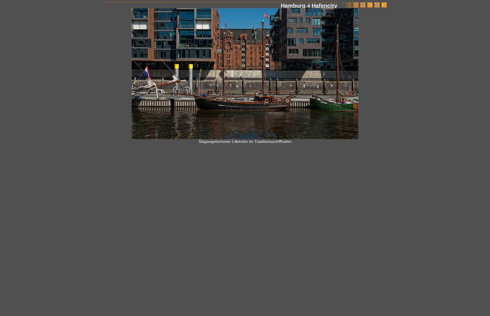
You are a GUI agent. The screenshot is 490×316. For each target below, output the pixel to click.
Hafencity (324, 6)
